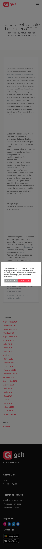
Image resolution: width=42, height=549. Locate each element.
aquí (16, 275)
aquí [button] (27, 275)
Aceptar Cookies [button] (24, 281)
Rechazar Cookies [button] (11, 281)
